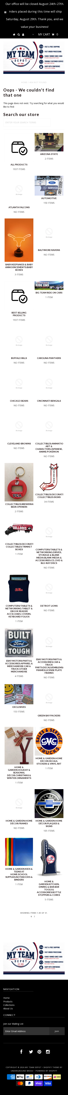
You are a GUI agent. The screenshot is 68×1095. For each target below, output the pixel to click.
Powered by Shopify (46, 1071)
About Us (8, 1008)
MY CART (48, 34)
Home (24, 82)
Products (7, 1001)
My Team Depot (33, 1067)
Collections (9, 1005)
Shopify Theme (51, 1067)
